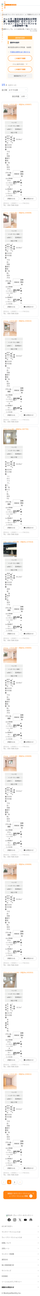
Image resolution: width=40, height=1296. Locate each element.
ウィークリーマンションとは (12, 1237)
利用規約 (5, 1276)
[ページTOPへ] (36, 1292)
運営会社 (5, 1259)
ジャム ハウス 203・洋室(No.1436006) (17, 864)
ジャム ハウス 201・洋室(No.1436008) (17, 212)
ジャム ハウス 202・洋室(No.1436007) (17, 104)
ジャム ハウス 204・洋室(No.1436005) (17, 648)
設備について (6, 1243)
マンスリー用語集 (8, 1254)
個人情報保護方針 (8, 1265)
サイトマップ (6, 1270)
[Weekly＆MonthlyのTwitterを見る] (20, 1220)
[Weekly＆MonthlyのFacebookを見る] (9, 1219)
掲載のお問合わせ (8, 1287)
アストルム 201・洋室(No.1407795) (16, 429)
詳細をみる (11, 198)
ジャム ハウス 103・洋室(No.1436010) (17, 321)
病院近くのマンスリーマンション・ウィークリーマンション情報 (21, 1194)
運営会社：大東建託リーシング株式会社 (16, 203)
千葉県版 (4, 4)
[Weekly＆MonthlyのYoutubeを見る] (25, 1219)
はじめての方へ (7, 1226)
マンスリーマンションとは (11, 1232)
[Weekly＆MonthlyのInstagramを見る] (14, 1219)
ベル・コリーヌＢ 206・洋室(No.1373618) (18, 542)
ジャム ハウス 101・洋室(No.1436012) (17, 1074)
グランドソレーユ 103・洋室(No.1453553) (18, 972)
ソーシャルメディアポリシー (12, 1281)
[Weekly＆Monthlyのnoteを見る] (30, 1219)
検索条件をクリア (20, 76)
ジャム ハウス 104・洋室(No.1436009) (17, 756)
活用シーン (5, 1248)
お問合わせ (30, 198)
